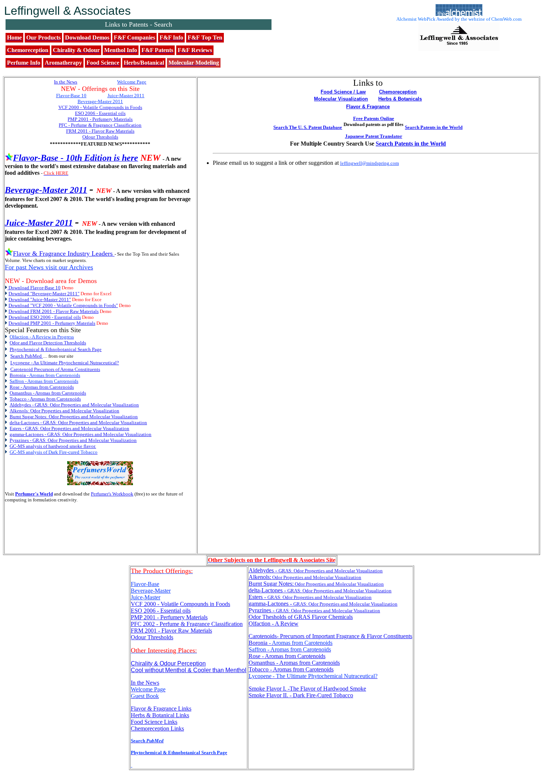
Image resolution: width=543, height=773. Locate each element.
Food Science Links (154, 722)
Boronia (290, 643)
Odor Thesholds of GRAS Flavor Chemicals (301, 617)
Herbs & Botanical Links (160, 715)
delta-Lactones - (320, 590)
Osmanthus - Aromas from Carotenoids (294, 663)
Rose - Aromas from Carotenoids (287, 656)
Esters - (310, 597)
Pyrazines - (314, 610)
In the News (145, 683)
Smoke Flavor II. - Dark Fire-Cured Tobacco (301, 695)
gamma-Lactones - (323, 603)
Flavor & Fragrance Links (161, 708)
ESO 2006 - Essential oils (161, 610)
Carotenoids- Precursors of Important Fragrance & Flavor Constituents (330, 636)
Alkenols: (305, 577)
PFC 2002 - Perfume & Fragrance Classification (187, 624)
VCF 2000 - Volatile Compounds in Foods (180, 604)
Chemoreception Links (157, 728)
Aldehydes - (316, 570)
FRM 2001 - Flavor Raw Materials (171, 630)
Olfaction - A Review (273, 623)
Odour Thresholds (152, 637)
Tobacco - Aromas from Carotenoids (291, 669)
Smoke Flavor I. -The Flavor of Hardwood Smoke (307, 688)
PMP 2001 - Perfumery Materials (169, 617)
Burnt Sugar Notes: (316, 583)
